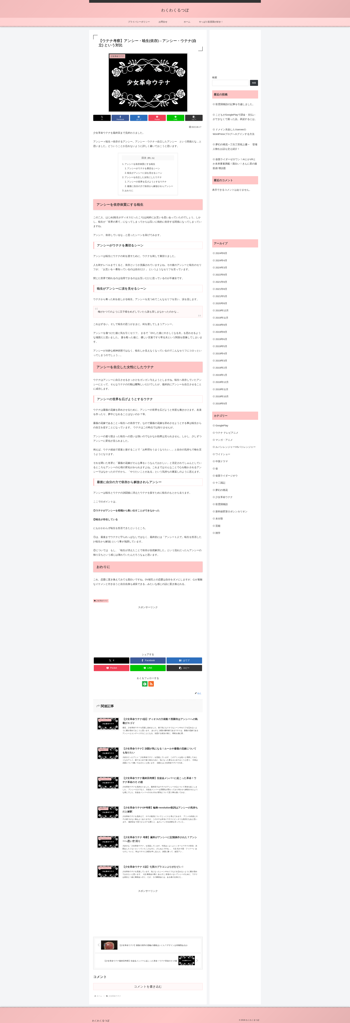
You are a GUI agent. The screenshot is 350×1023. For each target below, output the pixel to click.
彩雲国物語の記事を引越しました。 (235, 104)
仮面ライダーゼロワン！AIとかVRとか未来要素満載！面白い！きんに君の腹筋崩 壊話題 (235, 164)
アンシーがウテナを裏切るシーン (143, 168)
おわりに (129, 190)
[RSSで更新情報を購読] (151, 684)
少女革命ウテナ (102, 601)
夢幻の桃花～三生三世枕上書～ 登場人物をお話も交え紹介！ (235, 146)
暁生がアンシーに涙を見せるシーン (144, 173)
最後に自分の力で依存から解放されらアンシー (150, 186)
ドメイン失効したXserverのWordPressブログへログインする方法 (233, 131)
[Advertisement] (148, 628)
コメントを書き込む (148, 986)
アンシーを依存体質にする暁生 (140, 164)
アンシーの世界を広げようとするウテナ (147, 181)
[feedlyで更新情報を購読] (145, 684)
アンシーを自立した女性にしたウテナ (143, 177)
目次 (144, 157)
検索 (214, 77)
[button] (194, 118)
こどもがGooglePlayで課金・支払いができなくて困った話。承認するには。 (235, 117)
